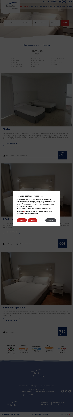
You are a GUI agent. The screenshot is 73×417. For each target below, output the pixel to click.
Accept (22, 220)
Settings (50, 220)
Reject (33, 220)
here (24, 212)
